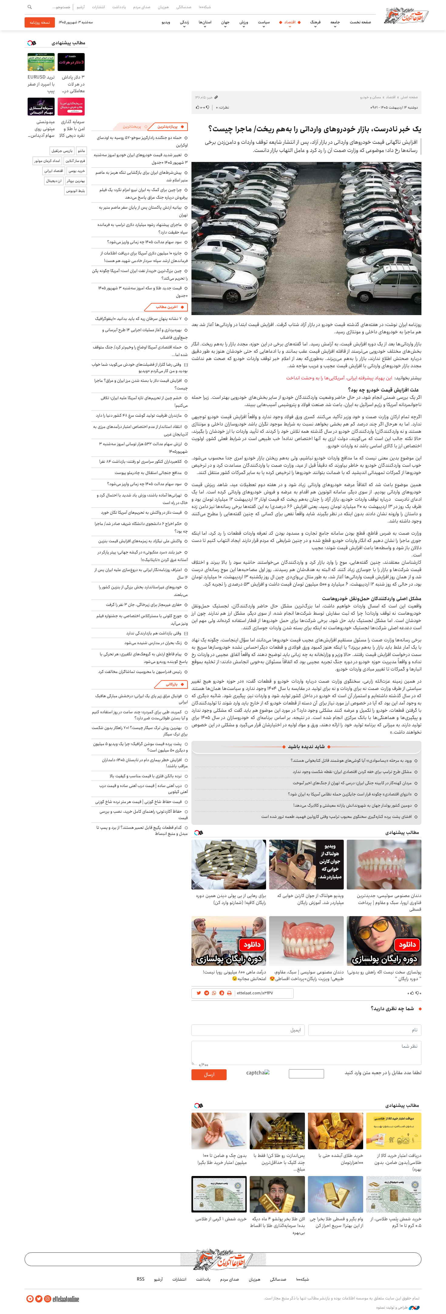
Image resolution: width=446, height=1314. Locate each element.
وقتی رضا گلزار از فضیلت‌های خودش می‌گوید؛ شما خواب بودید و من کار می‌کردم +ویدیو (140, 367)
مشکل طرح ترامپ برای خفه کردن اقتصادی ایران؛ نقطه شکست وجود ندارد (352, 771)
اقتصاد (290, 22)
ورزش (243, 22)
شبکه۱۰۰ (205, 7)
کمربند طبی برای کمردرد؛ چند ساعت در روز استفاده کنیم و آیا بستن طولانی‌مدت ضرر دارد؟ (140, 715)
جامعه (335, 22)
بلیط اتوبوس (75, 191)
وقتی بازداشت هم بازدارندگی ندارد (153, 633)
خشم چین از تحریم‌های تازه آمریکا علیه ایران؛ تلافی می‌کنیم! (144, 402)
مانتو (81, 151)
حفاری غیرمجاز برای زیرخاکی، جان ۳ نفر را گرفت (144, 604)
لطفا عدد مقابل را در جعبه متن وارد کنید (383, 1073)
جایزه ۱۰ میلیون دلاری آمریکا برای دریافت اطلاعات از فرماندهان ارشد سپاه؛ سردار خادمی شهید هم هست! (144, 257)
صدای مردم (141, 7)
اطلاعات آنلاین (406, 15)
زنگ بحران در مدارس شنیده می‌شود (153, 643)
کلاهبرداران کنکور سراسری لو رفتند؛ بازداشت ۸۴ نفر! (140, 461)
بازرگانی (171, 684)
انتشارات (98, 7)
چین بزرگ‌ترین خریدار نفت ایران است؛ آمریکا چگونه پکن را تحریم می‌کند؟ (140, 274)
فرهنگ (315, 22)
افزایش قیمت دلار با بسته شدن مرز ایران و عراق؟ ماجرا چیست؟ (141, 384)
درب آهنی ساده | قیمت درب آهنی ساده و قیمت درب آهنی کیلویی (143, 788)
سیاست (264, 22)
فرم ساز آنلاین (75, 161)
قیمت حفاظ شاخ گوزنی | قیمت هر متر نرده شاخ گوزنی (138, 801)
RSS (140, 1279)
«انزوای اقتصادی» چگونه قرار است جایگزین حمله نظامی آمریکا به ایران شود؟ (350, 794)
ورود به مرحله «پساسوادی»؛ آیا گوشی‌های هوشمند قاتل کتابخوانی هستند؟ (351, 760)
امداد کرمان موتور (47, 161)
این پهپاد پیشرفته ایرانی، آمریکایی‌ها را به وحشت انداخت (339, 378)
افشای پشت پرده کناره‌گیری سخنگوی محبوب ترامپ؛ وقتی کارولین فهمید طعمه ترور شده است (336, 816)
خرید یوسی (77, 171)
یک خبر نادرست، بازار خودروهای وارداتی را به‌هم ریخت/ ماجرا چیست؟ (314, 129)
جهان (225, 22)
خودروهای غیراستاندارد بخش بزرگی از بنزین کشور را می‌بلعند (143, 591)
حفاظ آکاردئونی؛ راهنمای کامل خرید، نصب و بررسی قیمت (144, 814)
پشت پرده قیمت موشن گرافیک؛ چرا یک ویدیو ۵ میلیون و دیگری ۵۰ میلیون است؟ (140, 747)
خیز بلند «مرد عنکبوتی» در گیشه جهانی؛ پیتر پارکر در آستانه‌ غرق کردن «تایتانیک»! (143, 556)
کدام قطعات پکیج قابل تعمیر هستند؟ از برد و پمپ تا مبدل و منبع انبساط (142, 830)
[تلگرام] (30, 1299)
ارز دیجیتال (54, 181)
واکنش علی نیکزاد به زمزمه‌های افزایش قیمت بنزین (140, 541)
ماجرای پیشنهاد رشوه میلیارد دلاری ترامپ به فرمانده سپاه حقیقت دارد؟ (142, 228)
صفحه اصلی (409, 97)
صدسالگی (183, 7)
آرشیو (81, 7)
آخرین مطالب (166, 307)
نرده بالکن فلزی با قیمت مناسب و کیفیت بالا (146, 776)
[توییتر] (38, 1299)
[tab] (171, 127)
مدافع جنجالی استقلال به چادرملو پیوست (148, 472)
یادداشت (119, 7)
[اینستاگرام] (47, 1299)
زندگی (184, 22)
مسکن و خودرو (370, 97)
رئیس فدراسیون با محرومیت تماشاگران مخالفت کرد (140, 671)
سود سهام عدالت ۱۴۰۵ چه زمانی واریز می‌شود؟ (144, 242)
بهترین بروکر (76, 181)
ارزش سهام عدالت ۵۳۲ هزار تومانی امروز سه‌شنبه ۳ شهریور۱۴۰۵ (143, 448)
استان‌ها (205, 22)
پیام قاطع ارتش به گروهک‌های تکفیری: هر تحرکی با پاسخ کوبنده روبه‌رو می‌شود (144, 658)
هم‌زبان (163, 7)
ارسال (209, 1074)
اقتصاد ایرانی (53, 171)
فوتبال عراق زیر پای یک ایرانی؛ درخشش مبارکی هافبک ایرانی (141, 699)
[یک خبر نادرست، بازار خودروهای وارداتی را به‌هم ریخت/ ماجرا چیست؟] (306, 238)
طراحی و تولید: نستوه (392, 1307)
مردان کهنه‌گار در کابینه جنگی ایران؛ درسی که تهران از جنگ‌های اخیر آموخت (352, 783)
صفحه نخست (360, 22)
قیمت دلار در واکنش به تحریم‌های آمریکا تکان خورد (141, 512)
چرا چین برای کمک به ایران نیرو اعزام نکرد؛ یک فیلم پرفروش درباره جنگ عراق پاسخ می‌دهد (144, 194)
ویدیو (166, 22)
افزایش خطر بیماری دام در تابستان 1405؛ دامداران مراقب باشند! (145, 763)
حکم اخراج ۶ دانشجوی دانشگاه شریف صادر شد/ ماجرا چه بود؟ (141, 527)
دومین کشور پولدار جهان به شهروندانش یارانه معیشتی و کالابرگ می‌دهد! (352, 805)
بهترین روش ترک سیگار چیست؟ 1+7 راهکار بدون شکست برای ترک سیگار (140, 730)
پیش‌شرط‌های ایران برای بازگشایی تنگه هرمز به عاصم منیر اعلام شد (142, 176)
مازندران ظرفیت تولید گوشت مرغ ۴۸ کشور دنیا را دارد (139, 415)
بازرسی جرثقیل (62, 151)
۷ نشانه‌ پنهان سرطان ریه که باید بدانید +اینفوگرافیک (138, 318)
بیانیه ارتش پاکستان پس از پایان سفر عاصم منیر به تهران (143, 211)
